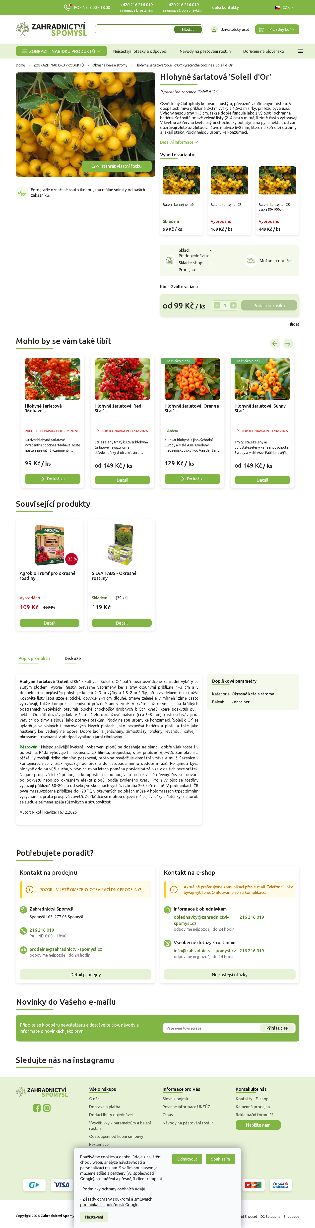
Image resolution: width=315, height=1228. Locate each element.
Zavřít (171, 324)
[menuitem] (61, 51)
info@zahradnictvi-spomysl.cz (205, 950)
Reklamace (99, 1144)
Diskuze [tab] (73, 658)
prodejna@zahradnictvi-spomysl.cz (66, 949)
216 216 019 (42, 929)
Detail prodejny (85, 974)
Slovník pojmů (175, 1099)
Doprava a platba (104, 1107)
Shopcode (291, 1217)
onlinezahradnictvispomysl (37, 1108)
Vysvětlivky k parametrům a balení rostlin (120, 1126)
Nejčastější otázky (230, 974)
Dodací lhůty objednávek (111, 1114)
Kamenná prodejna (253, 1107)
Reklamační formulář (254, 1114)
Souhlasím (220, 1159)
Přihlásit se (277, 1028)
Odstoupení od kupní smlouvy (116, 1136)
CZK (286, 7)
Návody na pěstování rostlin (188, 1123)
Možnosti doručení (277, 260)
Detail (50, 622)
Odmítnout (187, 1159)
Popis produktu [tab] (34, 658)
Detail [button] (122, 480)
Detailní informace (176, 142)
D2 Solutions (270, 1217)
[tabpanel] (49, 574)
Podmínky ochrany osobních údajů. (114, 1189)
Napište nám (258, 1124)
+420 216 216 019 (137, 4)
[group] (52, 421)
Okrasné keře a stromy (253, 694)
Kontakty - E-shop (252, 1099)
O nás (94, 1099)
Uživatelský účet (234, 29)
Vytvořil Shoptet (244, 1217)
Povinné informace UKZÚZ (186, 1107)
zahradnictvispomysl (47, 1108)
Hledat (188, 29)
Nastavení (94, 1217)
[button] (53, 460)
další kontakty (225, 7)
